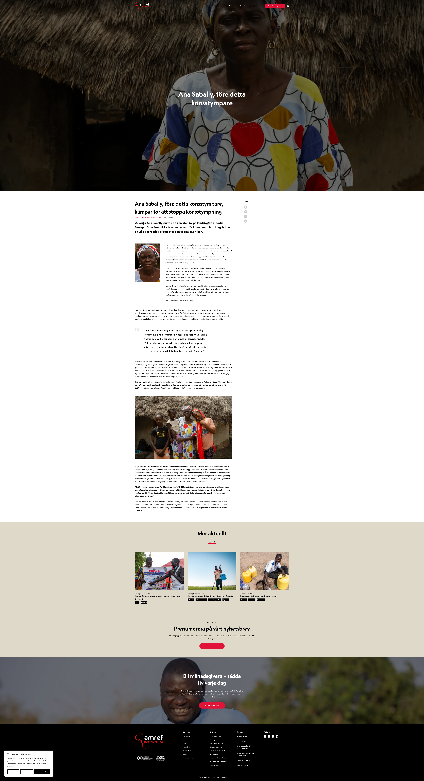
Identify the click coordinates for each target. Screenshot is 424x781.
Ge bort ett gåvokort (216, 743)
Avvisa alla (26, 772)
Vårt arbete (186, 736)
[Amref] (142, 6)
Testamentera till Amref (217, 751)
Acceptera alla (42, 772)
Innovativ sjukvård (215, 600)
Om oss (185, 740)
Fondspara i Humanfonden (218, 758)
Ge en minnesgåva (216, 747)
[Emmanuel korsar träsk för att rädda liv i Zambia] (212, 571)
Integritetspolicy (222, 777)
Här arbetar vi (187, 751)
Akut (137, 602)
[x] (245, 211)
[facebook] (245, 207)
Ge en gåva (213, 740)
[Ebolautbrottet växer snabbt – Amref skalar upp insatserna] (159, 571)
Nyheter (158, 217)
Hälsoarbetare (201, 600)
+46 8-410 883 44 (243, 741)
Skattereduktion (215, 765)
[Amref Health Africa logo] (149, 741)
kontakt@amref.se (242, 736)
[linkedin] (245, 216)
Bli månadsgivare (188, 758)
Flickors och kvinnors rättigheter (145, 217)
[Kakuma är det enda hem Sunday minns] (264, 571)
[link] (245, 221)
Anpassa (13, 772)
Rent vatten (261, 600)
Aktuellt (242, 6)
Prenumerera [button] (212, 646)
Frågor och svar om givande (218, 761)
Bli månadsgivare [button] (275, 6)
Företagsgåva (214, 754)
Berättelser (186, 747)
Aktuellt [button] (212, 542)
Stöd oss (185, 743)
